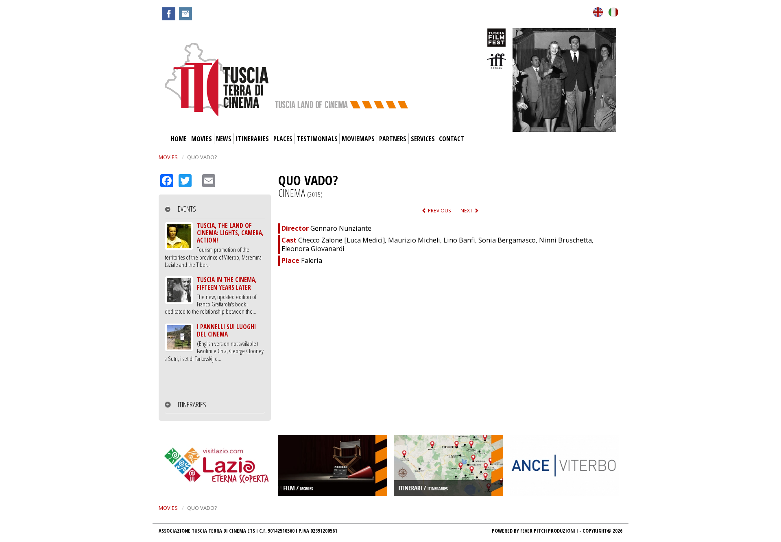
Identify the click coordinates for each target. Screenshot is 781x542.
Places (282, 138)
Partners (392, 138)
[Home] (216, 79)
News (223, 138)
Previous (439, 210)
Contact (451, 138)
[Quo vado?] (598, 11)
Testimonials (317, 138)
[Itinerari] (448, 465)
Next (467, 210)
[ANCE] (564, 465)
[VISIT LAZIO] (216, 465)
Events (187, 209)
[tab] (215, 209)
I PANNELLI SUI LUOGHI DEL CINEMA (226, 330)
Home (179, 138)
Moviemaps (358, 138)
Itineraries (252, 138)
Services (423, 138)
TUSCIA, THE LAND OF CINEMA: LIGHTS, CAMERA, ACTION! (230, 233)
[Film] (332, 465)
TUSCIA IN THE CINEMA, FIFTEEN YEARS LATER (227, 283)
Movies (201, 138)
